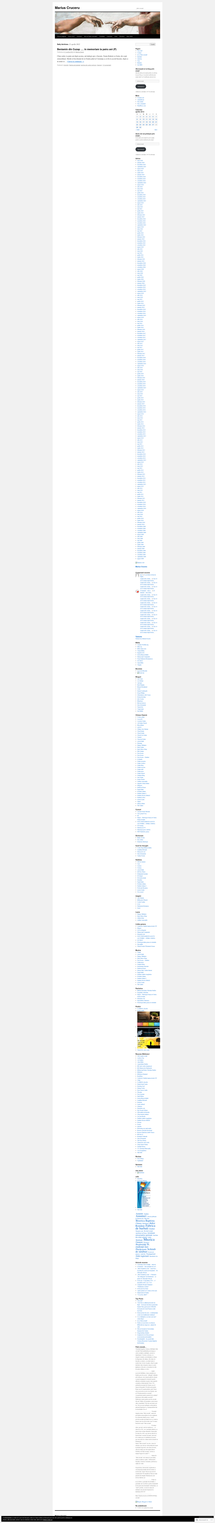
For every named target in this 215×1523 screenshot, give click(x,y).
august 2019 (140, 293)
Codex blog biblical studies (144, 848)
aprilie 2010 (140, 518)
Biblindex (139, 1072)
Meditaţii (139, 1240)
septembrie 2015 (141, 388)
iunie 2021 (140, 251)
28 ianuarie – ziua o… (146, 590)
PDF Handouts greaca (143, 831)
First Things (140, 1158)
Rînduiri (121, 36)
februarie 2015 (141, 402)
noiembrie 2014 (141, 408)
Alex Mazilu (140, 898)
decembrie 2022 (141, 219)
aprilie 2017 (140, 349)
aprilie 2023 (140, 211)
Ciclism (139, 866)
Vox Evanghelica (141, 1150)
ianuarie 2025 (140, 174)
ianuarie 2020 (140, 283)
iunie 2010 (140, 514)
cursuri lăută (140, 741)
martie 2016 (140, 375)
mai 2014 (139, 420)
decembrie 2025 (141, 164)
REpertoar (140, 701)
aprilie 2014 (140, 422)
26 (150, 125)
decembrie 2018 (141, 309)
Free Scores (140, 753)
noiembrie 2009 (141, 528)
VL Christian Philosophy (144, 1148)
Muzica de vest (141, 852)
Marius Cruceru (67, 7)
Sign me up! (141, 149)
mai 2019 (139, 299)
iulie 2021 (140, 249)
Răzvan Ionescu (141, 703)
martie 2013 (140, 448)
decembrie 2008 (141, 550)
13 (153, 119)
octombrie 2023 (141, 199)
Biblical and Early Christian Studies (146, 990)
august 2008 (140, 558)
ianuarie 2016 (140, 379)
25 (146, 125)
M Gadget (140, 876)
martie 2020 (140, 279)
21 (156, 122)
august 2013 (140, 438)
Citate (138, 1080)
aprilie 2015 (140, 398)
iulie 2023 (140, 205)
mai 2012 (139, 468)
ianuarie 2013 (140, 452)
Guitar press (140, 771)
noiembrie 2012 (141, 456)
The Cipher (140, 805)
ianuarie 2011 (140, 500)
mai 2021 (139, 253)
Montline (139, 880)
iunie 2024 (140, 189)
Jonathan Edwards (142, 850)
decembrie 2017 (141, 333)
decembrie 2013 (141, 430)
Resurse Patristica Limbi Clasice (145, 1132)
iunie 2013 (140, 442)
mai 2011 (139, 492)
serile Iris (143, 1254)
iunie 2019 (140, 297)
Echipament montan (142, 874)
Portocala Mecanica (142, 888)
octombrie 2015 (141, 386)
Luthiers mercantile (142, 781)
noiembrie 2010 (141, 504)
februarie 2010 (141, 522)
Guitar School (141, 773)
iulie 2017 (140, 343)
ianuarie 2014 (140, 428)
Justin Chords (141, 779)
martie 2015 (140, 400)
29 (137, 127)
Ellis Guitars (140, 751)
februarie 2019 (141, 305)
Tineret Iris (140, 707)
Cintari (139, 952)
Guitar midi (140, 769)
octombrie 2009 (141, 530)
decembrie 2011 (141, 478)
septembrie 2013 (141, 436)
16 (140, 122)
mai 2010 (139, 516)
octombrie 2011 (141, 482)
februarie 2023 (141, 215)
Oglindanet (140, 1160)
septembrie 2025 (141, 166)
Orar (115, 36)
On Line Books (141, 1116)
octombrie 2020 (141, 267)
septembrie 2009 (141, 532)
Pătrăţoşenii (141, 1249)
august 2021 (140, 247)
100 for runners (141, 862)
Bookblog (140, 1076)
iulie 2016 (140, 367)
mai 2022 (139, 231)
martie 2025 (140, 172)
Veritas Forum (141, 856)
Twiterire (138, 636)
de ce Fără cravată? (90, 36)
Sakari (139, 801)
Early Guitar (140, 747)
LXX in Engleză (141, 930)
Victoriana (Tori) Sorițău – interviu (146, 1264)
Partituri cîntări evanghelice (144, 974)
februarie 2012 (141, 474)
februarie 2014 (141, 426)
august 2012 (140, 462)
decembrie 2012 (141, 454)
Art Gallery (140, 1060)
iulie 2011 (140, 488)
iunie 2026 (140, 160)
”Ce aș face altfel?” (142, 1295)
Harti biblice (140, 1096)
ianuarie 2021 (140, 261)
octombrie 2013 (141, 434)
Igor (141, 575)
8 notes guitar (140, 717)
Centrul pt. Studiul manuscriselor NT (147, 926)
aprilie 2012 (140, 470)
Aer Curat (140, 679)
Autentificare (140, 100)
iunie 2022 (140, 229)
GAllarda (139, 759)
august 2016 (140, 365)
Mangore (139, 785)
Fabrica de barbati (74, 65)
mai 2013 (139, 444)
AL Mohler (140, 681)
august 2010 (140, 510)
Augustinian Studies (142, 1064)
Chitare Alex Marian (142, 729)
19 (150, 122)
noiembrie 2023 (141, 197)
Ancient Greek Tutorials (143, 811)
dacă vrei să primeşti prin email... (145, 135)
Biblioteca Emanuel (142, 1074)
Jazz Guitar (140, 777)
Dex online (140, 840)
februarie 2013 (141, 450)
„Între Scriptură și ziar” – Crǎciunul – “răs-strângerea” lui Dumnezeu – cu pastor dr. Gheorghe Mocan (147, 1276)
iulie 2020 (140, 271)
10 (143, 119)
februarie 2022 (141, 237)
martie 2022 (140, 235)
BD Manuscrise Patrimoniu (144, 1068)
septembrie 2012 (141, 460)
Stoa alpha (140, 944)
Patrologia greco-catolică (143, 829)
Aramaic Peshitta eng (142, 645)
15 (137, 122)
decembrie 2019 (141, 285)
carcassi (139, 727)
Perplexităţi (141, 1244)
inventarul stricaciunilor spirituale (145, 1234)
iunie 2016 (140, 369)
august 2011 (140, 486)
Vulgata (139, 665)
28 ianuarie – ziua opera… (147, 591)
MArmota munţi (141, 878)
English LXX (140, 653)
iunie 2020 (140, 273)
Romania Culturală (142, 1136)
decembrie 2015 (141, 382)
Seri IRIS (130, 36)
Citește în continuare (75, 61)
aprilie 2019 (140, 301)
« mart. (137, 130)
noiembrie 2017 (141, 335)
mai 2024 (139, 191)
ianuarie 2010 (140, 524)
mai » (156, 130)
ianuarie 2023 (140, 217)
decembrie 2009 (141, 526)
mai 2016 (139, 371)
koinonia (139, 1102)
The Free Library (141, 1140)
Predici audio (140, 1010)
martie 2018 (140, 327)
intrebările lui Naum (141, 1233)
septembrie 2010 (141, 508)
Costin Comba (141, 902)
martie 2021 (140, 257)
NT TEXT (140, 661)
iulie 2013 (140, 440)
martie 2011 (140, 496)
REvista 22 (140, 1134)
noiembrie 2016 (141, 359)
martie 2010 (140, 520)
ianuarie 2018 (140, 331)
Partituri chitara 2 (141, 793)
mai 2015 (139, 396)
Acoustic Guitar (141, 721)
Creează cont (140, 98)
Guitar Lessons (141, 767)
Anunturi (141, 1216)
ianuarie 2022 (140, 239)
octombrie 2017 (141, 337)
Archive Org (140, 1058)
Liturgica (139, 1106)
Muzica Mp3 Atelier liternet (144, 970)
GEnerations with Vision (143, 695)
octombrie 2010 (141, 506)
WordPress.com (141, 106)
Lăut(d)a (109, 36)
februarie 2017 (141, 353)
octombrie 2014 (141, 410)
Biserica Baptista (145, 1220)
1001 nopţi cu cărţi (142, 1056)
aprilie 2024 (140, 193)
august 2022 (140, 227)
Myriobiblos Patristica (143, 1000)
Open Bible (140, 663)
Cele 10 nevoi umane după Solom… (148, 579)
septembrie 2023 (141, 201)
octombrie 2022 (141, 223)
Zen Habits (140, 711)
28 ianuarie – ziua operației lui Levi (146, 1266)
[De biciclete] (140, 673)
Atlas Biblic (140, 1062)
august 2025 (140, 168)
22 (137, 125)
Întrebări (102, 36)
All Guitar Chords (142, 723)
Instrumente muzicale (142, 966)
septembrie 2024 (141, 182)
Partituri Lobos (141, 797)
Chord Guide (140, 733)
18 (146, 122)
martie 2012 (140, 472)
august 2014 (140, 414)
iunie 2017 (140, 345)
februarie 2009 (141, 546)
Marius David (80, 52)
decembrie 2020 (141, 263)
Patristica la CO (141, 827)
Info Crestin (140, 699)
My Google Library (142, 1110)
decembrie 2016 (141, 357)
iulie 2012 (140, 464)
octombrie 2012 (141, 458)
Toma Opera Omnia (142, 1144)
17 (143, 122)
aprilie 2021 (140, 255)
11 (146, 119)
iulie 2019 (140, 295)
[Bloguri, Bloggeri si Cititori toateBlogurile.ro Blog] (143, 1502)
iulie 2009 (140, 536)
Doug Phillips (141, 693)
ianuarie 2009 (140, 548)
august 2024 (140, 185)
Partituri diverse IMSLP (143, 795)
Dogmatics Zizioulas (142, 992)
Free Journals (140, 1094)
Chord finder (140, 731)
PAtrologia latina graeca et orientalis (146, 942)
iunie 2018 (140, 321)
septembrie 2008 (141, 556)
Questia (139, 1126)
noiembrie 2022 (141, 221)
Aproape (139, 683)
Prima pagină (61, 36)
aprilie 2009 (140, 542)
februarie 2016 (141, 377)
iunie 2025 (140, 170)
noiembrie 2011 (141, 480)
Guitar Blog (140, 765)
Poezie (139, 1124)
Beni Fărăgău (140, 685)
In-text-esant (148, 1231)
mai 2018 (139, 323)
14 (156, 119)
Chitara (139, 1223)
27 (153, 125)
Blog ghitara (140, 725)
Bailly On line (141, 838)
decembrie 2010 (141, 502)
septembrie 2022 (141, 225)
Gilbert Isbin (140, 918)
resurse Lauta (140, 799)
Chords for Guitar (142, 735)
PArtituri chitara (141, 791)
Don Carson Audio (142, 1090)
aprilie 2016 (140, 373)
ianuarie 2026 (140, 162)
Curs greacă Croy (142, 813)
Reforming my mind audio (144, 1128)
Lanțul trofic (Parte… (146, 579)
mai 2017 (139, 347)
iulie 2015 (140, 392)
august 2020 (140, 269)
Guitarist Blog (141, 775)
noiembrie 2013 (141, 432)
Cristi (138, 689)
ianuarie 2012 (140, 476)
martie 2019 (140, 303)
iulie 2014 (140, 416)
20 (153, 122)
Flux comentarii (141, 104)
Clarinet (139, 737)
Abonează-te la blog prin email (144, 70)
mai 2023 (139, 209)
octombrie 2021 (141, 245)
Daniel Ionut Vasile (142, 1084)
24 (143, 125)
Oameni (99, 65)
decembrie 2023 (141, 195)
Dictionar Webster (142, 1180)
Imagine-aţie (139, 1231)
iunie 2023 (140, 207)
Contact (79, 36)
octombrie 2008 (141, 554)
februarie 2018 (141, 329)
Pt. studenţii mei (142, 1245)
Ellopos (139, 928)
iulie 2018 (140, 319)
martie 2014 (140, 424)
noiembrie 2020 (141, 265)
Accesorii (139, 719)
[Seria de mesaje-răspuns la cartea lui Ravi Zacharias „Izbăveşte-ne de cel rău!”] (148, 1027)
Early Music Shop (142, 749)
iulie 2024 (140, 187)
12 (150, 119)
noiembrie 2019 (141, 287)
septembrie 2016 (141, 363)
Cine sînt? (71, 36)
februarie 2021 (141, 259)
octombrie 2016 (141, 361)
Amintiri (66, 65)
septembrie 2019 (141, 291)
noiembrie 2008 (141, 552)
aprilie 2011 (140, 494)
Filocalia (139, 1092)
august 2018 (140, 317)
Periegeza (146, 1242)
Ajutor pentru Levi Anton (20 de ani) (147, 1290)
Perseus (139, 1122)
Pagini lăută (140, 789)
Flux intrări (140, 102)
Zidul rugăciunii (142, 1256)
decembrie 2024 (141, 176)
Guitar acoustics (141, 761)
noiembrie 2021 (141, 243)
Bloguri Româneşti (142, 687)
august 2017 (140, 341)
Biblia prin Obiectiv (142, 900)
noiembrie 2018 (141, 311)
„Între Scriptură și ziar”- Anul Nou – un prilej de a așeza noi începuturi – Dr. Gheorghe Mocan (147, 1270)
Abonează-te (141, 86)
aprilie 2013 (140, 446)
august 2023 (140, 203)
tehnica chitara (141, 803)
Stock (138, 908)
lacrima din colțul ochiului (88, 65)
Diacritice (139, 1178)
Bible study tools (141, 649)
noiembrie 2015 (141, 384)
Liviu (138, 904)
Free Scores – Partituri (143, 757)
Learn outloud (141, 1104)
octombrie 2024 (141, 180)
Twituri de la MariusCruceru (142, 638)
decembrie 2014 (141, 406)
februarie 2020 (141, 281)
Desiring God (141, 1086)
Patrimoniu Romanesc (143, 906)
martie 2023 (140, 213)
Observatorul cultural (142, 1114)
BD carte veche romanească (144, 1066)
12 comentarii (107, 65)
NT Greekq (140, 825)
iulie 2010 (140, 512)
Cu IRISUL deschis (142, 1008)
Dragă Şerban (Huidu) (143, 1333)
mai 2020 (139, 275)
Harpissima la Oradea (143, 1292)
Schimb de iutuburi (145, 1250)
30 (140, 127)
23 (140, 125)
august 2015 (140, 390)
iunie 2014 (140, 418)
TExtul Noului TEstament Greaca (146, 946)
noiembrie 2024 (141, 178)
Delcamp (139, 743)
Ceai (138, 864)
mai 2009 (139, 540)
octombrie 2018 (141, 313)
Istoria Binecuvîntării (142, 655)
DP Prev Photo (141, 872)
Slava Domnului (141, 705)
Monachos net (141, 934)
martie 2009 (140, 544)
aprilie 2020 (140, 277)
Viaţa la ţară (140, 709)
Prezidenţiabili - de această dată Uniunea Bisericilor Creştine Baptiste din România (147, 1341)
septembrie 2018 (141, 315)
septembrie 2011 (141, 484)
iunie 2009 (140, 538)
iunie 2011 (140, 490)
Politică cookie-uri (47, 1520)
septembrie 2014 (141, 412)
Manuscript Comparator (143, 657)
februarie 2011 (141, 498)
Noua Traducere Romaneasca (145, 659)
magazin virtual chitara (143, 783)
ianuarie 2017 (140, 355)
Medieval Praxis (141, 787)
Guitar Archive (141, 763)
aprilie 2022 (140, 233)
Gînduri (152, 1228)
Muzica (149, 1239)
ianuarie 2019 (140, 307)
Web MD (139, 1152)
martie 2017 (140, 351)
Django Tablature (141, 745)
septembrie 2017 (141, 339)
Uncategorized (150, 1254)
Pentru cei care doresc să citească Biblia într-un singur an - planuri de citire (146, 1325)
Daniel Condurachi (142, 691)
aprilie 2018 (140, 325)
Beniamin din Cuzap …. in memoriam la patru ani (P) (86, 49)
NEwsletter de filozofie (143, 1112)
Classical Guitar (141, 739)
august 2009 (140, 534)
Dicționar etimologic (142, 842)
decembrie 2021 (141, 241)
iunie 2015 (140, 394)
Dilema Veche (141, 1088)
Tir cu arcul (140, 892)
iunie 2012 (140, 466)
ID (138, 815)
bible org (139, 647)
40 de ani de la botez (142, 1288)
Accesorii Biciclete (142, 671)
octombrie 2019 (141, 289)
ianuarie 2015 (140, 404)
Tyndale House (141, 1146)
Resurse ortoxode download (144, 1130)
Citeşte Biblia (140, 651)
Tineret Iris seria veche (143, 1050)
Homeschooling (141, 697)
